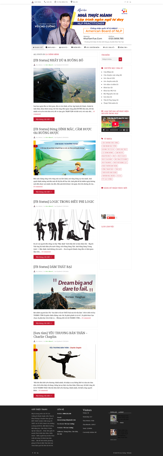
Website (129, 453)
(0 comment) (38, 187)
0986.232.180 (67, 413)
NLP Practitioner (121, 159)
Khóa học (107, 87)
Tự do (119, 176)
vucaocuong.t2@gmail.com (66, 420)
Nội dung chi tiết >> (44, 119)
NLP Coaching (107, 159)
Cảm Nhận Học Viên (109, 146)
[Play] (104, 130)
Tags (121, 422)
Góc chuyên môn (109, 81)
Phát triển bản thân (109, 166)
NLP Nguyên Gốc (110, 94)
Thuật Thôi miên (109, 103)
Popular (113, 412)
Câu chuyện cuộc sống (111, 75)
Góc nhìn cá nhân (110, 84)
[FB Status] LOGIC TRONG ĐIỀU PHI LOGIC (63, 202)
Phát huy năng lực (120, 162)
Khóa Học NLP (122, 149)
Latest (121, 412)
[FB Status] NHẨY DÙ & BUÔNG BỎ (58, 60)
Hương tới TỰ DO (108, 149)
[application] (115, 124)
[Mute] (124, 130)
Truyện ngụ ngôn (108, 176)
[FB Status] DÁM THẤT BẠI (52, 267)
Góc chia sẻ (49, 65)
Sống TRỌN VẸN (107, 169)
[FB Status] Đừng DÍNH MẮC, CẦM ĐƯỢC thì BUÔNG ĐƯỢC (62, 131)
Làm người (119, 152)
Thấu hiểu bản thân (109, 172)
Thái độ (118, 169)
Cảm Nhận (107, 72)
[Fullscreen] (127, 130)
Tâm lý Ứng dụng (110, 100)
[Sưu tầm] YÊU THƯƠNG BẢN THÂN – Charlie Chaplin (60, 335)
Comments (114, 422)
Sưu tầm (107, 97)
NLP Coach (122, 156)
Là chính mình (107, 152)
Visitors (87, 410)
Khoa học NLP (109, 91)
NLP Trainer (106, 162)
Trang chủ (38, 47)
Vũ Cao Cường (107, 179)
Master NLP (106, 156)
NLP (114, 156)
